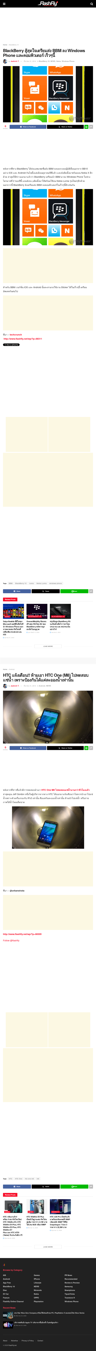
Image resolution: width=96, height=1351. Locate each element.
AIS (4, 1275)
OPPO (36, 1297)
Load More (48, 646)
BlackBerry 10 (14, 45)
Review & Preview (72, 1282)
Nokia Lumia (42, 583)
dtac (5, 1290)
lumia (31, 583)
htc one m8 (29, 1179)
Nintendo (38, 1290)
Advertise (14, 1340)
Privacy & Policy (28, 1340)
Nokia (58, 61)
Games (37, 1275)
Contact (40, 1340)
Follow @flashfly (11, 940)
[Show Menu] (4, 3)
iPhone (37, 1279)
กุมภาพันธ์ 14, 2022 (33, 632)
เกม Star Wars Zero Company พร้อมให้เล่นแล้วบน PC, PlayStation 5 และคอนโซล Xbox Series (49, 1313)
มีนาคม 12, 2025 (33, 1228)
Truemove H (70, 1297)
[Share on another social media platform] (91, 127)
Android (11, 669)
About (5, 1340)
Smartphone (70, 1290)
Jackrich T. (15, 61)
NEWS (52, 61)
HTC (10, 1179)
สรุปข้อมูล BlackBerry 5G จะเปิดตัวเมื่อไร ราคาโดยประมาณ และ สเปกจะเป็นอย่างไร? (60, 625)
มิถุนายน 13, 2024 (56, 1230)
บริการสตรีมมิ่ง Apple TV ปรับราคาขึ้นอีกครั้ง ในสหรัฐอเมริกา (36, 1322)
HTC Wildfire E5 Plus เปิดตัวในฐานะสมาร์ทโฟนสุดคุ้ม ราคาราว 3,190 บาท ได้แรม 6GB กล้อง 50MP (36, 1220)
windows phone (56, 583)
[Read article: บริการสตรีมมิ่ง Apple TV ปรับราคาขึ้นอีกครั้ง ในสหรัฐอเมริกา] (8, 1325)
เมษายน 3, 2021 (56, 632)
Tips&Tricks (70, 1294)
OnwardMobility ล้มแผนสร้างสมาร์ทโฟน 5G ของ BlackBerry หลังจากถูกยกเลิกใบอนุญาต (36, 625)
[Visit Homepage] (48, 3)
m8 (38, 1179)
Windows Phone (68, 61)
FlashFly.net (12, 1345)
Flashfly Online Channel (13, 1301)
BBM (10, 583)
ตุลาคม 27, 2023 (9, 637)
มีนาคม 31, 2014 (30, 61)
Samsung (69, 1286)
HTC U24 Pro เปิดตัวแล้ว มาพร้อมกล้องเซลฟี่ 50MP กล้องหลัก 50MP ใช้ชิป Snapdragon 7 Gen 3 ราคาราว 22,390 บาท (60, 1222)
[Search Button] (91, 3)
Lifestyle (37, 1282)
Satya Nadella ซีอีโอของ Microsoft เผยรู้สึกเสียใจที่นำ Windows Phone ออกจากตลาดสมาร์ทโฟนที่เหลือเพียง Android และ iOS (13, 628)
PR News (68, 1275)
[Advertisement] (48, 265)
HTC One (18, 1179)
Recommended (71, 1279)
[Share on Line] (86, 127)
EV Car (6, 1294)
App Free (7, 1282)
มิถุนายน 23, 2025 (9, 1238)
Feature (6, 1297)
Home (5, 45)
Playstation (39, 1301)
